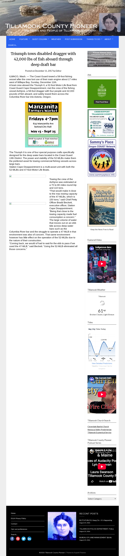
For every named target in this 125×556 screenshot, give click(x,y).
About (108, 39)
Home (12, 39)
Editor (59, 71)
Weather (56, 39)
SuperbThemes (80, 553)
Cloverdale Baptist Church (98, 426)
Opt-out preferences (19, 529)
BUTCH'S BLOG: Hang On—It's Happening (95, 520)
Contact (14, 524)
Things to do (93, 39)
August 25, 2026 (84, 523)
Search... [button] (12, 45)
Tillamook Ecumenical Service (99, 432)
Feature (23, 39)
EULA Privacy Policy (18, 518)
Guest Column (39, 39)
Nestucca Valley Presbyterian (99, 429)
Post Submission (73, 39)
